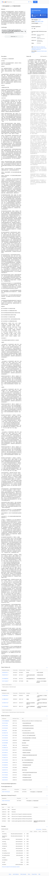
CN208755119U (5, 769)
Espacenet (39, 51)
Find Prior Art (43, 15)
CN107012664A (5, 767)
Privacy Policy (34, 874)
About (10, 874)
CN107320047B (5, 728)
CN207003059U (5, 777)
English (39, 19)
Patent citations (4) (36, 46)
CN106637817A (5, 757)
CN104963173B (5, 732)
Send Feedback (16, 874)
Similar (34, 16)
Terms (29, 874)
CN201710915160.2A (6, 791)
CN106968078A (5, 678)
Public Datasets (23, 874)
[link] (4, 833)
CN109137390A (5, 725)
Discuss (33, 52)
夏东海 (39, 21)
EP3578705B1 (4, 730)
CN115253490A (5, 706)
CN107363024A (5, 737)
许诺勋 (42, 21)
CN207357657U (5, 779)
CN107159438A (5, 774)
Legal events (34, 48)
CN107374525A (5, 723)
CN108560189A (5, 695)
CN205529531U (5, 672)
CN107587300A (5, 762)
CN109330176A (5, 702)
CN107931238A (5, 740)
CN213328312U (5, 752)
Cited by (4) (43, 46)
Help (39, 874)
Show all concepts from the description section (11, 866)
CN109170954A (5, 750)
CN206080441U (5, 755)
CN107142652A (5, 681)
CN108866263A (5, 699)
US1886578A (4, 745)
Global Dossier (44, 51)
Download (39, 829)
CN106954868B (5, 742)
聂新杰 (36, 21)
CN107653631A (5, 772)
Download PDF (36, 15)
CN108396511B (5, 747)
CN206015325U (5, 674)
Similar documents (40, 48)
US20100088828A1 (5, 720)
